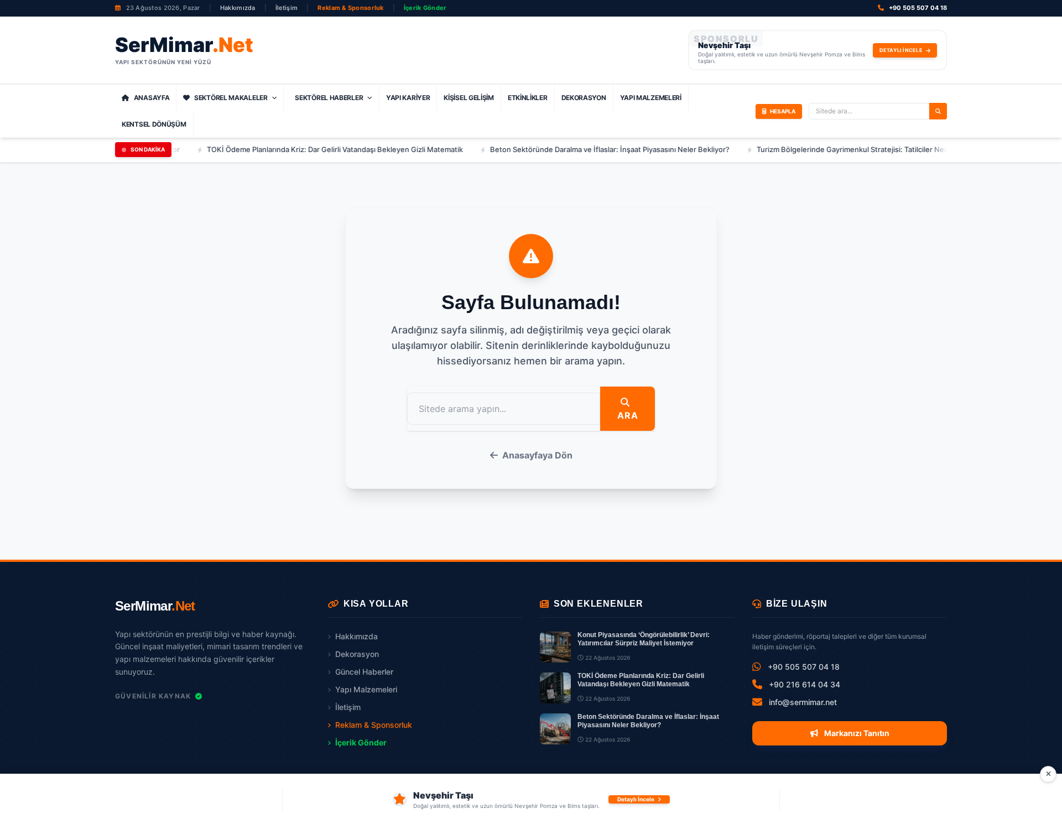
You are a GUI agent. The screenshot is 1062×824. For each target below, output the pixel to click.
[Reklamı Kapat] (1048, 774)
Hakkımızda (238, 8)
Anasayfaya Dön (537, 455)
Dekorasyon (583, 97)
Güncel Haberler (364, 671)
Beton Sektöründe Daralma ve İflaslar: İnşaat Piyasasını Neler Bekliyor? (584, 149)
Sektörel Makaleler (231, 97)
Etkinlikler (528, 97)
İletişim (286, 8)
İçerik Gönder (425, 8)
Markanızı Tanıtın (855, 733)
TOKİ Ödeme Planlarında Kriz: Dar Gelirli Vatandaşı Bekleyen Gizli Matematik (309, 149)
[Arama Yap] (938, 111)
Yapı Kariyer (408, 97)
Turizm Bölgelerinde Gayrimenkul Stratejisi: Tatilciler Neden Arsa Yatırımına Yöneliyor (874, 149)
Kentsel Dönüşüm (154, 124)
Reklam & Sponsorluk (350, 8)
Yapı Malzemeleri (650, 97)
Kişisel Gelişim (469, 97)
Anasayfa (152, 97)
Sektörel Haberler (329, 97)
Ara (627, 415)
